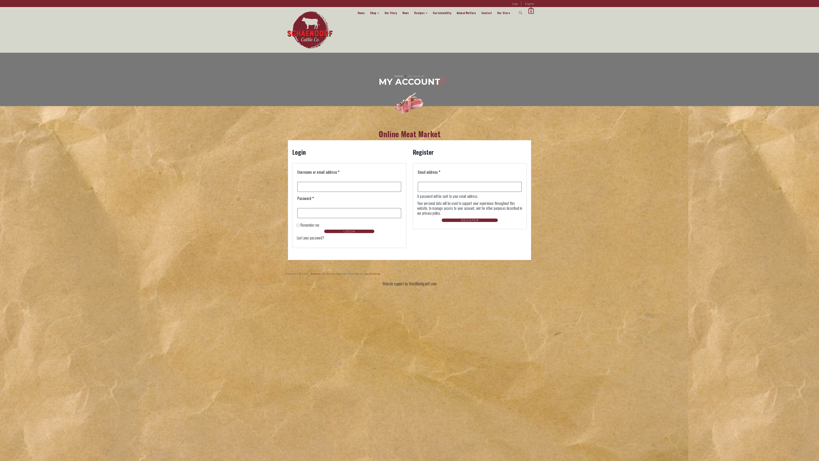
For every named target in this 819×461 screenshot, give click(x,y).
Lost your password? (310, 238)
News (405, 13)
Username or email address (318, 172)
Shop (373, 13)
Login (515, 3)
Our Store (503, 13)
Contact (486, 13)
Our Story (391, 13)
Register (529, 3)
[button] (531, 10)
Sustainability (442, 13)
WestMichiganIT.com (423, 283)
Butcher (316, 273)
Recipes (419, 13)
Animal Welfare (466, 13)
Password (305, 198)
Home (361, 13)
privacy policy (431, 213)
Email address (429, 172)
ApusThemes (372, 273)
